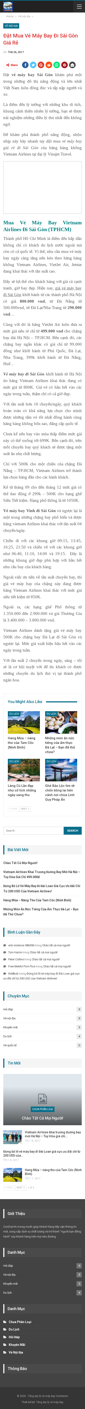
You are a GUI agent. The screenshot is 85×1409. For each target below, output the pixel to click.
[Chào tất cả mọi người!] (42, 1099)
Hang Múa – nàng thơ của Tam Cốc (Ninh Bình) (37, 900)
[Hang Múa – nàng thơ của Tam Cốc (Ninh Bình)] (24, 722)
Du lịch (14, 713)
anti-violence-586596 (21, 945)
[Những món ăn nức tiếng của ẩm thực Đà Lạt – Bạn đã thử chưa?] (61, 722)
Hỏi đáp (8, 1009)
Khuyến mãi (10, 1027)
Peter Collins (16, 959)
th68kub (13, 973)
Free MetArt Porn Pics (21, 966)
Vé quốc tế (10, 1045)
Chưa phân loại (42, 1109)
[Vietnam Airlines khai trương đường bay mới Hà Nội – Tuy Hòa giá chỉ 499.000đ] (12, 1137)
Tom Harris (15, 952)
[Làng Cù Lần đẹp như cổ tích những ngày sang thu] (24, 770)
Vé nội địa (11, 25)
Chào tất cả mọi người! (20, 863)
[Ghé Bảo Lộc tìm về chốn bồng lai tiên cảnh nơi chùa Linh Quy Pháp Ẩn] (61, 770)
